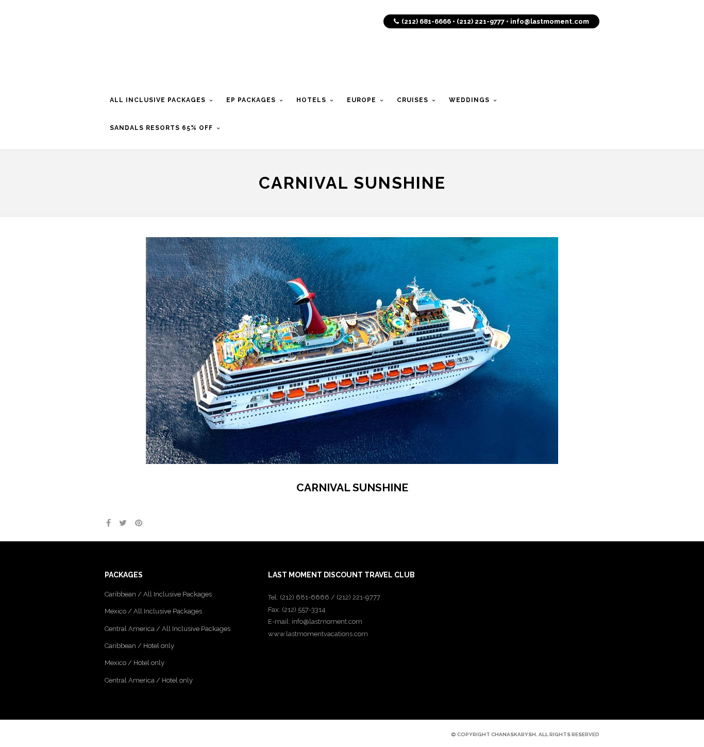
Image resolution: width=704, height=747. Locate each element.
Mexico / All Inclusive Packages (153, 611)
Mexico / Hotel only (134, 663)
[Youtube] (145, 734)
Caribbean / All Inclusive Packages (158, 594)
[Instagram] (162, 734)
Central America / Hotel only (149, 680)
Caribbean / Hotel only (139, 646)
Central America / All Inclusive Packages (167, 629)
